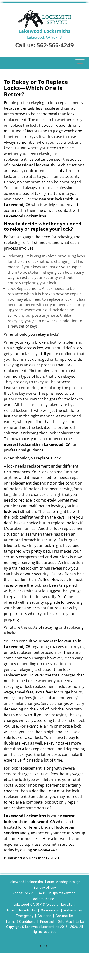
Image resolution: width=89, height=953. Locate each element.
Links (80, 921)
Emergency (24, 916)
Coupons (44, 916)
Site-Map (65, 921)
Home (10, 910)
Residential (27, 910)
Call (45, 946)
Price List (47, 921)
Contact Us (64, 916)
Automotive (73, 910)
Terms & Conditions (20, 921)
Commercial (50, 910)
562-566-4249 (55, 45)
